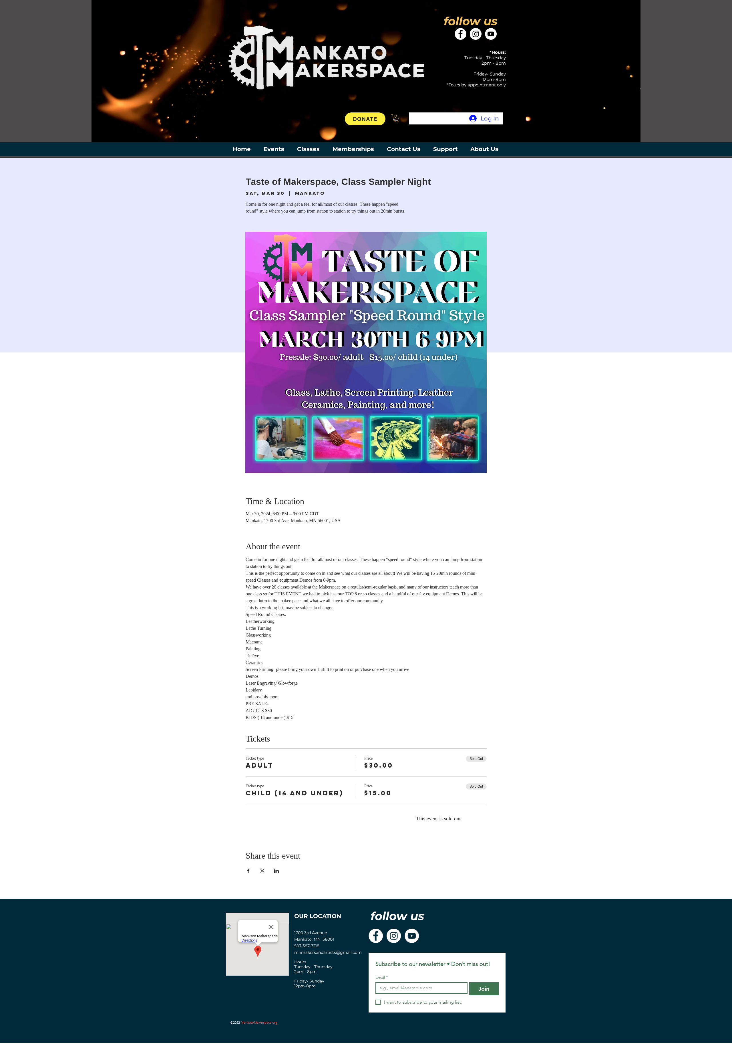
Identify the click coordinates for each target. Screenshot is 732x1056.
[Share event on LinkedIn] (276, 871)
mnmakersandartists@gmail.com (328, 952)
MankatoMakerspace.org (259, 1022)
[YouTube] (491, 34)
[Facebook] (460, 34)
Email (381, 977)
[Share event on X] (262, 871)
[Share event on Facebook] (248, 871)
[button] (396, 118)
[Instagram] (476, 34)
